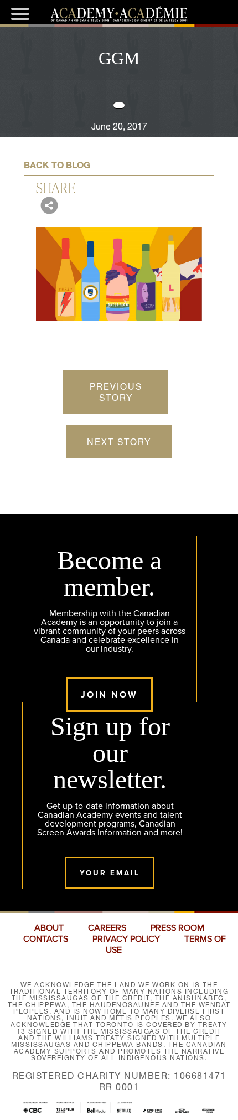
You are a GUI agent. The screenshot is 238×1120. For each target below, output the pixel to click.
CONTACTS (45, 939)
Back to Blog (57, 165)
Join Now (109, 694)
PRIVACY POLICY (126, 939)
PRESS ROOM (177, 927)
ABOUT (49, 927)
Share (55, 187)
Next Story (119, 441)
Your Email (110, 873)
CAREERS (107, 927)
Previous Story (116, 392)
